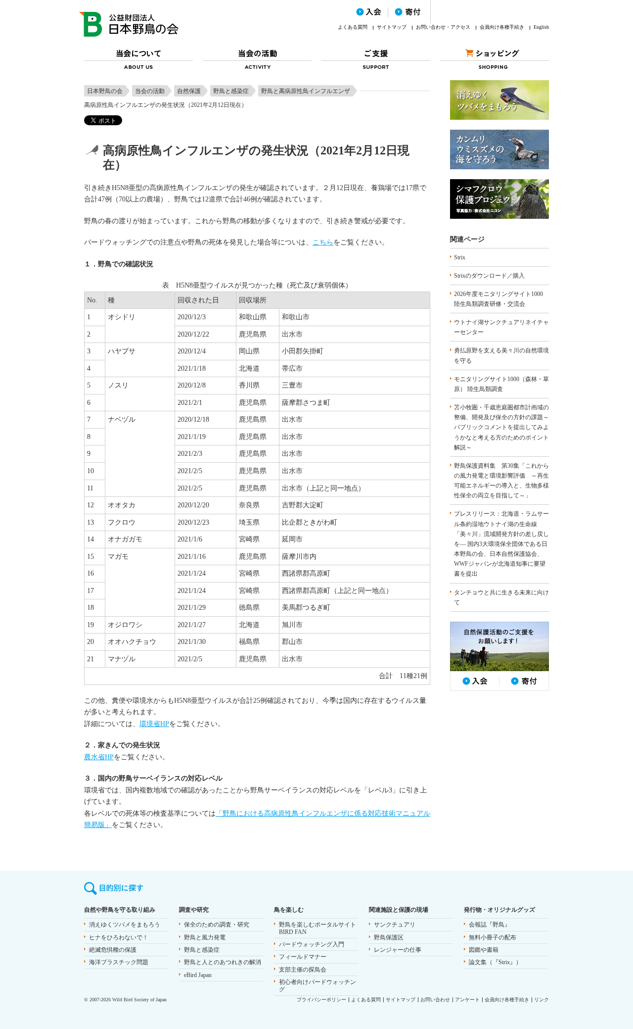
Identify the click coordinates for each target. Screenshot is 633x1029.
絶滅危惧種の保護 (112, 949)
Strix (459, 257)
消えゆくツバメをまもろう (124, 924)
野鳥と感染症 (231, 91)
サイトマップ (392, 27)
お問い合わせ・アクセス (443, 27)
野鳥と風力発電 (205, 937)
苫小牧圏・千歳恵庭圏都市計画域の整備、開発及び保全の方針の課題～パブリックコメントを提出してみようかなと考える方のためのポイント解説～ (501, 427)
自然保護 (189, 91)
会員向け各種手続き (502, 27)
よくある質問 (352, 27)
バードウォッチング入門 (311, 944)
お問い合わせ (435, 999)
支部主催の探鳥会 (302, 969)
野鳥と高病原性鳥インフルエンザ (305, 91)
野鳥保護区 (389, 937)
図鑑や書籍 (483, 949)
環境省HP (154, 724)
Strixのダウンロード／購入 (489, 275)
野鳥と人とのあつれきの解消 (222, 962)
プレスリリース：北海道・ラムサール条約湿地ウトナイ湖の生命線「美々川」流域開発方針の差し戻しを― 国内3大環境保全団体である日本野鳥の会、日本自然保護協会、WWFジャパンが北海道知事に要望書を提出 (501, 543)
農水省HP (99, 757)
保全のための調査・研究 (216, 924)
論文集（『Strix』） (495, 962)
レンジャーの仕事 (397, 949)
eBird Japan (198, 975)
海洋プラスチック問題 (118, 962)
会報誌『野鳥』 (489, 924)
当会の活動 (150, 91)
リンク (541, 999)
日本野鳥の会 (105, 91)
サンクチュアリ (394, 924)
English (541, 27)
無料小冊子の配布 (492, 937)
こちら (323, 242)
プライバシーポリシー (321, 999)
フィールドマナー (302, 956)
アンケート (467, 999)
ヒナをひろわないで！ (118, 937)
